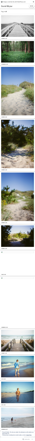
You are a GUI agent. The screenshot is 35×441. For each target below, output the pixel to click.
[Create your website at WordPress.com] (17, 2)
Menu (32, 6)
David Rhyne (6, 6)
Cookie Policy (29, 435)
